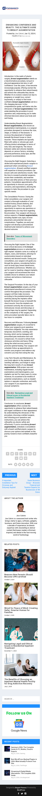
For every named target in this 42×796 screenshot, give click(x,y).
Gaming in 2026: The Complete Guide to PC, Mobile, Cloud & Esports (22, 749)
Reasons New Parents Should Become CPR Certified (18, 575)
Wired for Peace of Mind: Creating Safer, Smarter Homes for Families (21, 610)
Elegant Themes (20, 787)
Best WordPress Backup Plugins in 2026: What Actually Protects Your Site (24, 761)
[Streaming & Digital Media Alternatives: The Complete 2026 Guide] (7, 773)
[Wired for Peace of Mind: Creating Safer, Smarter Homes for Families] (21, 594)
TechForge (23, 765)
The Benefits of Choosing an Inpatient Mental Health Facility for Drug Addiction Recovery (19, 681)
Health (14, 36)
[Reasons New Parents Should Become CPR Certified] (21, 560)
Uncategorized (24, 777)
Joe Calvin (19, 33)
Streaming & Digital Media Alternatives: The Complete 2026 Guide (23, 773)
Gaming (22, 753)
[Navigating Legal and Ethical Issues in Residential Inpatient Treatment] (21, 629)
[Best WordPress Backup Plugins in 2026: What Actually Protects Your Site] (7, 761)
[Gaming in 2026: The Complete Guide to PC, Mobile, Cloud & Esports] (7, 749)
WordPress (21, 790)
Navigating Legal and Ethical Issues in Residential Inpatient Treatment (19, 646)
